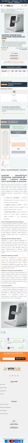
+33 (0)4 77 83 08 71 (14, 424)
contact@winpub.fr (14, 427)
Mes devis (2, 393)
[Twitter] (12, 375)
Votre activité (19, 9)
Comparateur (14, 1)
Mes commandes (6, 1)
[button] (25, 304)
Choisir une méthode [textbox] (15, 136)
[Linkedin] (18, 375)
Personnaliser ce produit (14, 67)
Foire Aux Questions (4, 413)
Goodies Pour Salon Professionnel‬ (8, 10)
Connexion (17, 2)
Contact (10, 2)
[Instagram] (15, 375)
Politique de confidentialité (5, 407)
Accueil (2, 9)
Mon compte (2, 384)
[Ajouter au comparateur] (4, 332)
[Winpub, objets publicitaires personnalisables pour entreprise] (8, 5)
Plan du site (23, 438)
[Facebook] (10, 375)
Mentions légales (3, 410)
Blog (21, 1)
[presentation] (3, 170)
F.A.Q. (25, 1)
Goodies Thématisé (10, 9)
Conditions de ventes (4, 404)
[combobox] (18, 136)
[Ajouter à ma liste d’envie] (2, 332)
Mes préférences (3, 390)
